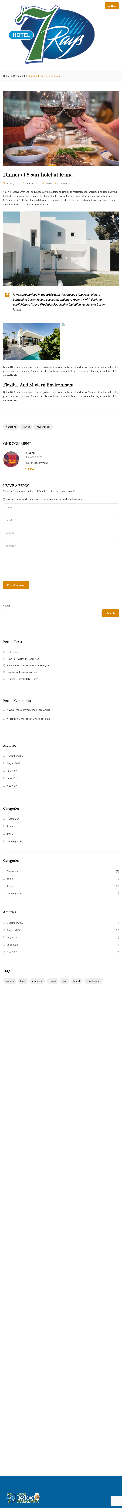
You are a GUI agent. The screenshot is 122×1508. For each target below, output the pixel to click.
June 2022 (12, 778)
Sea (65, 980)
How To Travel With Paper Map (23, 658)
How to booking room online (22, 672)
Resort (52, 980)
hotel (23, 980)
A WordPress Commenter (20, 709)
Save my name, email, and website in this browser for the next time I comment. (44, 499)
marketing (11, 426)
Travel (10, 833)
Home (6, 75)
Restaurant (19, 75)
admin (48, 183)
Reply (31, 469)
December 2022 (15, 755)
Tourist (10, 826)
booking (10, 980)
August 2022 (13, 763)
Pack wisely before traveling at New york (28, 665)
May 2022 (12, 785)
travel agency (43, 426)
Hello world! (13, 652)
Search (6, 605)
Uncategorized (14, 841)
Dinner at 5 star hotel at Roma (22, 678)
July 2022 (12, 770)
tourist (26, 426)
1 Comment (64, 183)
